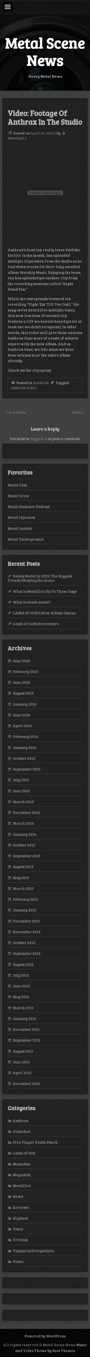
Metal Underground (26, 539)
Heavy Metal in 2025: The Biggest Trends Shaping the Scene (40, 578)
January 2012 (24, 1018)
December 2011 (26, 1029)
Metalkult (16, 138)
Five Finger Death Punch (35, 1142)
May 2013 (21, 877)
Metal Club (17, 484)
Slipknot (20, 1218)
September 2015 (26, 769)
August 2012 (23, 964)
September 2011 (26, 1040)
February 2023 (25, 671)
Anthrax (41, 382)
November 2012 (26, 931)
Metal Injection (21, 517)
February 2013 (25, 899)
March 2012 (23, 1007)
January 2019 (24, 704)
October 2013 (24, 844)
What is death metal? (31, 602)
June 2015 (21, 790)
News (18, 1196)
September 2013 (26, 855)
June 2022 (21, 682)
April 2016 (22, 725)
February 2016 (25, 736)
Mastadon (21, 1163)
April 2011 (22, 1072)
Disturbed (21, 1131)
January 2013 (24, 909)
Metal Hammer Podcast (29, 506)
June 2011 (21, 1061)
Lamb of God (24, 1152)
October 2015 (24, 758)
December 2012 (26, 920)
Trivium (20, 1239)
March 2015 (23, 801)
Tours (18, 1228)
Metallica (21, 1185)
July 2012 (21, 975)
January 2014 (24, 834)
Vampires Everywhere (33, 1250)
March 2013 (23, 888)
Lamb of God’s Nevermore (36, 623)
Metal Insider (20, 528)
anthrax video (23, 387)
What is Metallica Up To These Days (45, 591)
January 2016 (24, 747)
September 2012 (26, 953)
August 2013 (23, 866)
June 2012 (21, 985)
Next (77, 412)
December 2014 (26, 812)
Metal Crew (18, 495)
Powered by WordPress (45, 1335)
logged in (39, 438)
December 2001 (26, 1083)
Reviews (21, 1207)
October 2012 (24, 942)
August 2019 (23, 693)
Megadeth (22, 1174)
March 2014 (23, 823)
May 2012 (21, 996)
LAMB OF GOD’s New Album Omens (44, 612)
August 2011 (23, 1051)
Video (18, 1261)
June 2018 (21, 714)
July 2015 (21, 779)
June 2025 (21, 660)
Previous (17, 412)
